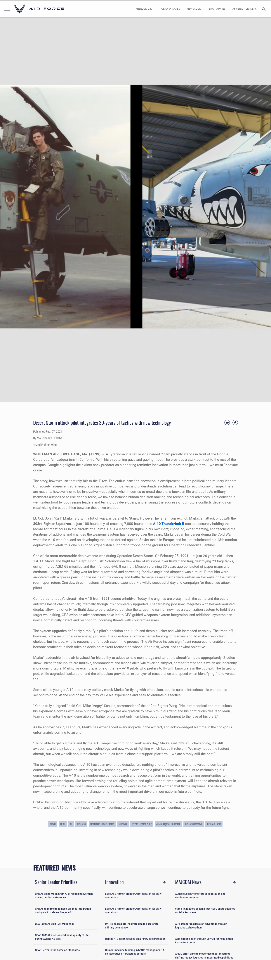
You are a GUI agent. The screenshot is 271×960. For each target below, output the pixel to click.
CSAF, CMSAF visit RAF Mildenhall (54, 923)
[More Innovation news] (164, 882)
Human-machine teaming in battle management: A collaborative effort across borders (134, 952)
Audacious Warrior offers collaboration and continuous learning (200, 895)
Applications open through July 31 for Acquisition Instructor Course (204, 940)
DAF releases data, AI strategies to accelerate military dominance (132, 925)
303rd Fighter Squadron (168, 824)
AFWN (53, 824)
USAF (62, 824)
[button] (6, 9)
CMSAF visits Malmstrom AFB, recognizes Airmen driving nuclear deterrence (64, 895)
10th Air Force (214, 824)
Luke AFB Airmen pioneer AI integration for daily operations (133, 895)
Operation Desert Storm (102, 824)
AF (71, 824)
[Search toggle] (264, 9)
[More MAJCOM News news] (234, 882)
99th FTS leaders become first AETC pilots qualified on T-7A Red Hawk (205, 910)
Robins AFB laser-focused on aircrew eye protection (135, 938)
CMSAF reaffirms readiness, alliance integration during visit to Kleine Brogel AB (63, 910)
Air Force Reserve (193, 824)
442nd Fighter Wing (142, 824)
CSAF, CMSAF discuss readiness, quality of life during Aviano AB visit (62, 937)
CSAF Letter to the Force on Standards (57, 950)
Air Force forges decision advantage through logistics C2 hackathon (201, 925)
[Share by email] (235, 422)
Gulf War (123, 824)
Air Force (81, 824)
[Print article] (227, 422)
